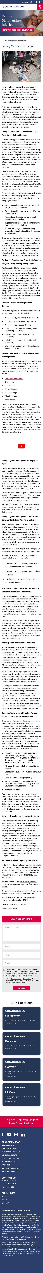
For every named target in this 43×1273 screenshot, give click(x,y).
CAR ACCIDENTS (8, 1145)
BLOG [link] (4, 1196)
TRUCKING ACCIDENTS (10, 1148)
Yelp (24, 893)
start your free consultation (18, 30)
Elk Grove (10, 1092)
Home (5, 40)
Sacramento (12, 1015)
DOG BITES (6, 1165)
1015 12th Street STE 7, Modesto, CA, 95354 (20, 1046)
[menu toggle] (34, 7)
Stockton (10, 1066)
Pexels (23, 904)
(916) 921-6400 (11, 1023)
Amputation (10, 400)
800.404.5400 (12, 1184)
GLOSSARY (5, 1203)
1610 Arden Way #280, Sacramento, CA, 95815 (21, 1020)
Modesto (10, 1041)
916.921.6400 (11, 1181)
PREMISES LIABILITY (9, 1171)
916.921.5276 (9, 1187)
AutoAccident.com (15, 1011)
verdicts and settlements (28, 891)
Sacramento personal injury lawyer (25, 865)
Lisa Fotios (13, 904)
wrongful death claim (27, 806)
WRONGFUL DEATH (9, 1162)
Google (19, 893)
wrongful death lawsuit (10, 856)
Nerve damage (11, 389)
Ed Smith (7, 865)
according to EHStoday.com (26, 293)
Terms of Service (15, 1239)
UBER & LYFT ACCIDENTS (11, 1168)
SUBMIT (21, 988)
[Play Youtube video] (21, 446)
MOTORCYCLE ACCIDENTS (11, 1152)
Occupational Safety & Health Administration (21, 268)
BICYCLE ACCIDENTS (9, 1155)
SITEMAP (5, 1200)
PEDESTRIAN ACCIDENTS (11, 1158)
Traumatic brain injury (14, 378)
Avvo (32, 893)
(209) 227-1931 (11, 1048)
